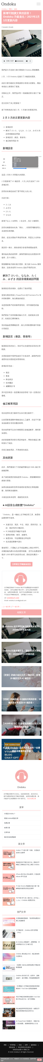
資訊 (15, 9)
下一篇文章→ (16, 607)
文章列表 (7, 832)
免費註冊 (7, 823)
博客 (10, 9)
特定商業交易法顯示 (24, 1047)
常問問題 (13, 1045)
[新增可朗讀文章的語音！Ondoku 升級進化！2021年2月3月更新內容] (9, 854)
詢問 (26, 1045)
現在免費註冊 (31, 799)
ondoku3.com (13, 598)
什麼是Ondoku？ (9, 814)
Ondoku (4, 9)
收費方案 (7, 828)
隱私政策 (12, 1047)
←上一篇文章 (6, 607)
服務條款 (34, 1045)
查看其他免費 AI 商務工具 (21, 1050)
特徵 (20, 1045)
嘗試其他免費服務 (10, 837)
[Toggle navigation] (39, 4)
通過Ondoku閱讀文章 (11, 818)
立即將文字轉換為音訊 (21, 564)
